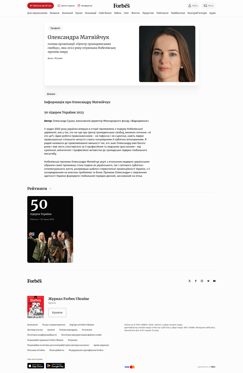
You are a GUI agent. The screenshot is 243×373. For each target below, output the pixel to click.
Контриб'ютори (197, 13)
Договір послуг (35, 330)
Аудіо (212, 13)
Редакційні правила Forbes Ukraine (45, 340)
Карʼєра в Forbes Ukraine (82, 324)
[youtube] (214, 281)
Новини (54, 13)
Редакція (72, 340)
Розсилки (87, 330)
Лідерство (148, 13)
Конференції (86, 6)
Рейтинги (162, 13)
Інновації (90, 13)
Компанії (67, 13)
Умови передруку (68, 330)
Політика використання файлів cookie (81, 335)
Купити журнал (68, 6)
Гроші (78, 13)
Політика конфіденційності (42, 335)
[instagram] (202, 281)
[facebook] (196, 281)
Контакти (32, 324)
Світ (126, 13)
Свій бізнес (105, 13)
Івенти (51, 330)
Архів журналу (101, 345)
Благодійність (57, 350)
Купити (57, 312)
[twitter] (189, 281)
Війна (117, 13)
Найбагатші (178, 13)
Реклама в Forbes (36, 350)
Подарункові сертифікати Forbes (86, 350)
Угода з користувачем (53, 324)
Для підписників (37, 13)
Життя (135, 13)
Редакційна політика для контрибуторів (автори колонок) (58, 345)
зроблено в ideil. (206, 367)
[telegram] (208, 281)
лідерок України (40, 211)
